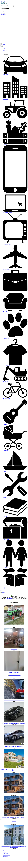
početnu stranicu (8, 598)
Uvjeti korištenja (6, 855)
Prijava (2, 1)
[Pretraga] (13, 6)
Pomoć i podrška (6, 850)
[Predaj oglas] (3, 592)
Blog (4, 588)
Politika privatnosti (7, 856)
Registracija (5, 1)
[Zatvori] (2, 46)
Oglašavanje (5, 853)
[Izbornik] (1, 43)
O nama (4, 852)
